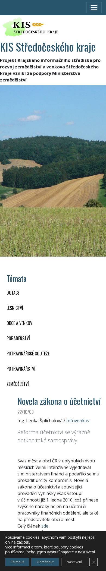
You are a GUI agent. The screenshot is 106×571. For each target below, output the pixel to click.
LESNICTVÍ (15, 308)
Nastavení (74, 562)
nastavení (86, 552)
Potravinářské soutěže (28, 353)
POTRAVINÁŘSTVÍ (21, 368)
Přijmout (17, 562)
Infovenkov (77, 421)
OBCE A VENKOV (19, 323)
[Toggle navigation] (94, 7)
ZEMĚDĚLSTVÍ (18, 384)
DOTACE (13, 292)
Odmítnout (45, 562)
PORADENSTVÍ (18, 338)
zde (44, 526)
